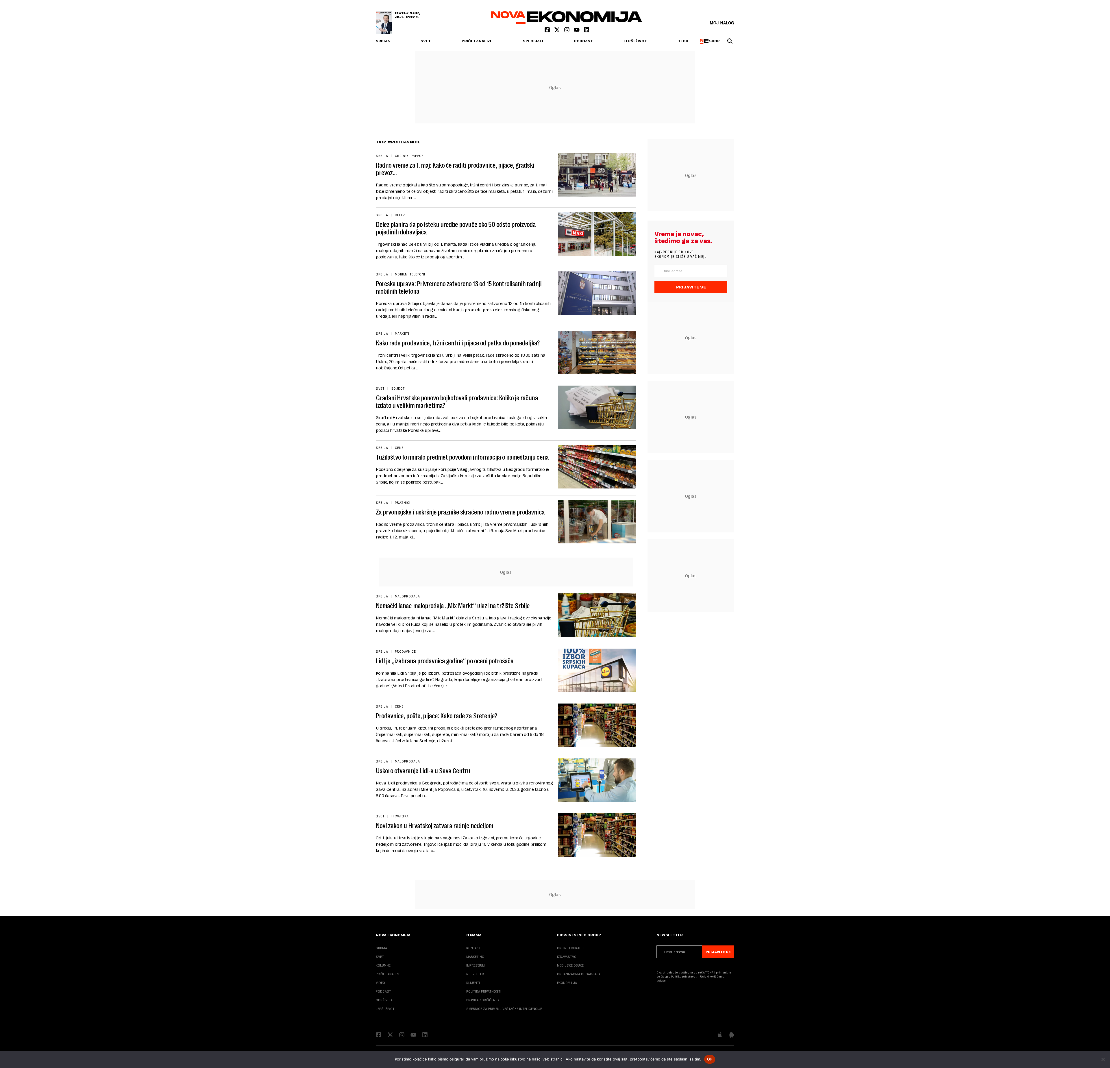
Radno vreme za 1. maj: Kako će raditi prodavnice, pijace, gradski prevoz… (455, 169)
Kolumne (383, 965)
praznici (402, 503)
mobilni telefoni (410, 274)
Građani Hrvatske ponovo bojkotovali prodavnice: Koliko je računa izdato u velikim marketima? (457, 401)
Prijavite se (691, 287)
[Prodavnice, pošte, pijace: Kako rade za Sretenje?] (597, 725)
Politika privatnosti (483, 991)
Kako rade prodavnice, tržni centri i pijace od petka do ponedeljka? (458, 343)
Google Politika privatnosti (679, 976)
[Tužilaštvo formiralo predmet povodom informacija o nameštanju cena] (597, 466)
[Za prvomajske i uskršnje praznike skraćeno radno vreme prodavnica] (597, 521)
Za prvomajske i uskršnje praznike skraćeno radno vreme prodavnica (460, 512)
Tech (683, 41)
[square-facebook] (547, 31)
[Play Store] (731, 1035)
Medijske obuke (570, 965)
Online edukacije (571, 948)
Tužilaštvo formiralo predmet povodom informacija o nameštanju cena (462, 457)
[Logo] (566, 22)
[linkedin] (586, 31)
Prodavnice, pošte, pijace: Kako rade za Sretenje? (436, 716)
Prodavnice (405, 651)
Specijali (533, 41)
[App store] (720, 1035)
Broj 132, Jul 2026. (407, 15)
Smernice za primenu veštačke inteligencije (504, 1009)
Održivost (385, 1000)
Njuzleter (475, 974)
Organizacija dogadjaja (578, 974)
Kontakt (473, 948)
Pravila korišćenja (483, 1000)
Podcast (583, 41)
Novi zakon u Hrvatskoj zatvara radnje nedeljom (434, 826)
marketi (402, 334)
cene (399, 448)
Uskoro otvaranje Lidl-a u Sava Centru (423, 771)
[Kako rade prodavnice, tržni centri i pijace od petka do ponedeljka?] (597, 352)
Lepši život (635, 41)
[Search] (730, 41)
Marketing (475, 957)
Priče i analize (477, 41)
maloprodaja (407, 596)
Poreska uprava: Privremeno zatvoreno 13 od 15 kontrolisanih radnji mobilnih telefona (458, 287)
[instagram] (567, 31)
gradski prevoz (409, 156)
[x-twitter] (557, 31)
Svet (426, 41)
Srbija (383, 41)
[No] (1103, 1059)
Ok (709, 1059)
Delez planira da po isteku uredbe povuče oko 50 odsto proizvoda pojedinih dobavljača (456, 228)
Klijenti (473, 983)
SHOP (713, 41)
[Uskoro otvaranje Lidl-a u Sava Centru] (597, 780)
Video (380, 983)
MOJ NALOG (722, 22)
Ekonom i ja (567, 983)
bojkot (398, 388)
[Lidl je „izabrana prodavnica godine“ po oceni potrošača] (597, 670)
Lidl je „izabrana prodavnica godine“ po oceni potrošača (444, 661)
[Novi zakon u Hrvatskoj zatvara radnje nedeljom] (597, 835)
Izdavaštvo (566, 957)
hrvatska (400, 816)
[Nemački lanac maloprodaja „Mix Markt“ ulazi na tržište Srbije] (597, 615)
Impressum (475, 965)
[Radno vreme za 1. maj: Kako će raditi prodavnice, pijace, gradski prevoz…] (597, 175)
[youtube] (577, 31)
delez (400, 215)
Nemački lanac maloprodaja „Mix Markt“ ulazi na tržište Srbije (453, 606)
